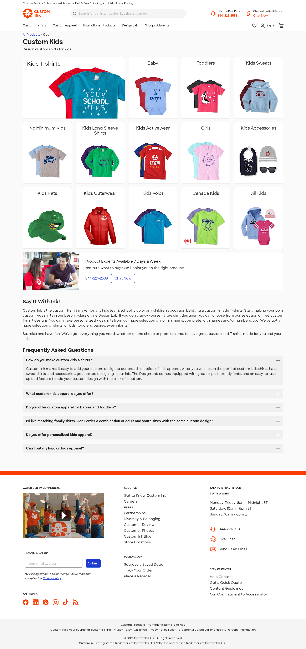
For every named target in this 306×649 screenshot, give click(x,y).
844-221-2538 (230, 529)
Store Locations (137, 542)
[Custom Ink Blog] (75, 602)
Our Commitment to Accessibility (238, 594)
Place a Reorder (137, 576)
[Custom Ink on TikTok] (65, 602)
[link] (36, 14)
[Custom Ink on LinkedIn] (36, 602)
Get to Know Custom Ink (145, 495)
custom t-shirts (101, 630)
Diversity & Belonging (142, 519)
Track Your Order (138, 570)
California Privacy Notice (151, 630)
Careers (131, 501)
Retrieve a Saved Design (144, 564)
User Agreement (181, 630)
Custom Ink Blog (138, 536)
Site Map (179, 625)
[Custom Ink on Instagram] (55, 602)
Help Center (220, 577)
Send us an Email (233, 549)
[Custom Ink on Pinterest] (46, 602)
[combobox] (128, 13)
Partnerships (135, 513)
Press (128, 507)
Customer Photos (139, 530)
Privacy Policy (122, 630)
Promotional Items (159, 625)
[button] (268, 16)
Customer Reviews (140, 525)
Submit (93, 563)
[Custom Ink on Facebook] (26, 602)
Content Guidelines (226, 588)
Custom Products (133, 625)
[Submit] (74, 13)
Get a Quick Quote (226, 582)
